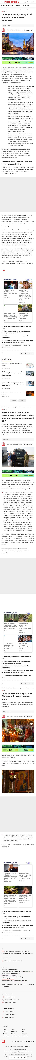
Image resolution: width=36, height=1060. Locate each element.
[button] (3, 1)
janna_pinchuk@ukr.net (8, 978)
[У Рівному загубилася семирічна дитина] (30, 393)
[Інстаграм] (31, 1041)
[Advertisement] (18, 194)
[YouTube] (29, 1041)
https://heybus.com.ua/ (19, 215)
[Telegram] (33, 1041)
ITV (14, 757)
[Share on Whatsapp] (18, 1057)
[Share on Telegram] (21, 1057)
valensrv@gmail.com (27, 971)
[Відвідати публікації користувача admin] (3, 30)
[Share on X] (14, 1057)
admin (7, 30)
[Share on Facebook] (11, 1057)
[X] (27, 1041)
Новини (5, 11)
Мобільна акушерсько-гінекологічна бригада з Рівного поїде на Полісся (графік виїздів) (13, 373)
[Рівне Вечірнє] (14, 1)
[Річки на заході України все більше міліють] (30, 365)
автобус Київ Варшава (8, 72)
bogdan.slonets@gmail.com (9, 975)
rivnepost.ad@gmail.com (20, 980)
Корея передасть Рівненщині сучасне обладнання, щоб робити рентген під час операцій (13, 383)
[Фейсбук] (24, 1041)
